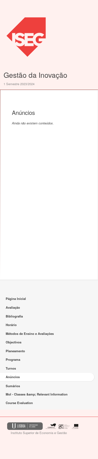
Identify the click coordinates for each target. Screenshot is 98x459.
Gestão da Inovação (35, 75)
